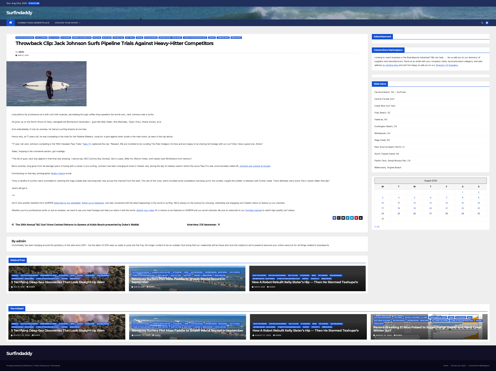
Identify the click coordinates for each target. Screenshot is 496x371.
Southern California (440, 320)
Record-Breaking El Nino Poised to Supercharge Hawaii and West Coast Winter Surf (427, 328)
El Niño (425, 317)
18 (399, 208)
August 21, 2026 (142, 335)
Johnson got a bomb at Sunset (254, 166)
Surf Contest (162, 275)
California (398, 317)
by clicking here (391, 65)
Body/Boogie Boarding (24, 37)
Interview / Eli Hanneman (201, 224)
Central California (412, 317)
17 (383, 208)
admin (21, 52)
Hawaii (451, 317)
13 (431, 203)
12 (415, 203)
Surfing (212, 37)
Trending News (223, 37)
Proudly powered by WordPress (19, 366)
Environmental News (48, 275)
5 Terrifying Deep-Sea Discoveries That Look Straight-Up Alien (58, 282)
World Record (220, 275)
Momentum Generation (82, 37)
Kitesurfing (65, 37)
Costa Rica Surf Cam (384, 105)
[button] (482, 22)
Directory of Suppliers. (447, 65)
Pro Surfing (322, 275)
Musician (96, 37)
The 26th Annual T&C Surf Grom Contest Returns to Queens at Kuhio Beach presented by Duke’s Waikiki (77, 224)
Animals (15, 275)
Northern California (382, 320)
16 (479, 203)
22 (463, 208)
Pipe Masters (118, 37)
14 (446, 203)
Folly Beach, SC (382, 112)
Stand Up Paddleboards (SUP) (195, 37)
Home (446, 366)
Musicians (107, 37)
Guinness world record (161, 272)
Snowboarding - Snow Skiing (170, 37)
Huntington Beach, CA (385, 126)
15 (463, 203)
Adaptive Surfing (259, 275)
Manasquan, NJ (382, 133)
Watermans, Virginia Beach (387, 167)
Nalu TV (87, 144)
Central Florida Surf (384, 99)
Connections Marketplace (33, 23)
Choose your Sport (67, 23)
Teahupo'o (315, 278)
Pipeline (139, 37)
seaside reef (90, 275)
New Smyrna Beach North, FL (389, 147)
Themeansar (55, 366)
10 (383, 203)
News (73, 275)
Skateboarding (151, 37)
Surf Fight (187, 275)
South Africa (235, 272)
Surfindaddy (19, 12)
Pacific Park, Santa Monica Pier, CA (392, 160)
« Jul (376, 226)
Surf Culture (176, 275)
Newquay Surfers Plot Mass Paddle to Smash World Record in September (178, 280)
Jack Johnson (41, 37)
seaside (80, 275)
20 (430, 208)
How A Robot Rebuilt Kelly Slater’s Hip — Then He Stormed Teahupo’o (305, 282)
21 (447, 208)
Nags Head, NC (382, 140)
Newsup (43, 366)
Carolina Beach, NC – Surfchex (390, 92)
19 (414, 208)
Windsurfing (236, 37)
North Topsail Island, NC (386, 153)
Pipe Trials (130, 37)
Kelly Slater (54, 37)
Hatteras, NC (381, 119)
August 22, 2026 (21, 335)
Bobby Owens (58, 173)
